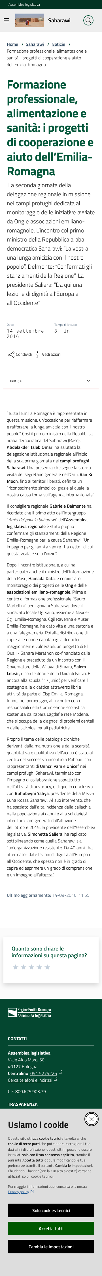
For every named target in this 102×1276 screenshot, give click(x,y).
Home (12, 44)
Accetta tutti (51, 1228)
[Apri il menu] (6, 20)
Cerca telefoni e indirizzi (30, 1080)
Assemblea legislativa (24, 4)
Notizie (58, 44)
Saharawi (35, 44)
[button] (88, 20)
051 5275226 (43, 1073)
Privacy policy (18, 1192)
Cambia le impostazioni (51, 1246)
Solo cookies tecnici (51, 1210)
